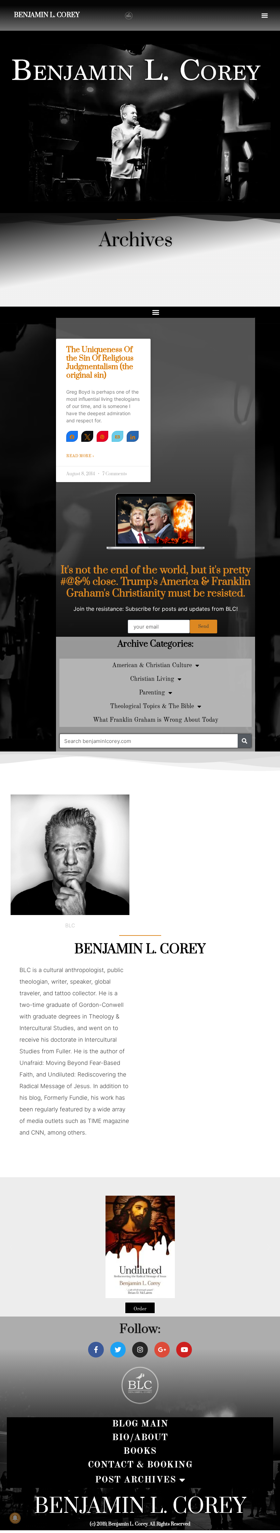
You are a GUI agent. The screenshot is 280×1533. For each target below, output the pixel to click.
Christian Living (152, 679)
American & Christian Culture (152, 665)
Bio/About (140, 1437)
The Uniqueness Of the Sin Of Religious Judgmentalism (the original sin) (100, 363)
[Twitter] (118, 1350)
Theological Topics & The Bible (152, 706)
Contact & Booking (140, 1464)
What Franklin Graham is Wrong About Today (156, 720)
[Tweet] (87, 436)
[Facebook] (96, 1350)
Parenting (152, 693)
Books (140, 1451)
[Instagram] (140, 1350)
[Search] (244, 741)
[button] (265, 15)
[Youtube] (184, 1350)
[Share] (72, 436)
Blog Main (140, 1424)
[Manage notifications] (15, 1518)
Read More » (80, 456)
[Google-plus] (162, 1350)
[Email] (117, 436)
